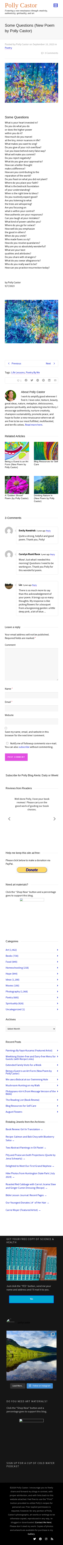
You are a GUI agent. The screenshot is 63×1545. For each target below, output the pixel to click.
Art (11, 950)
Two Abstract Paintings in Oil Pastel (26, 1147)
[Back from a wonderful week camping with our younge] (31, 1356)
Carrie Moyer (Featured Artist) (23, 1210)
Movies (12, 985)
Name (8, 688)
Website (9, 715)
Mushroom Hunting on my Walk (23, 1085)
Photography (17, 991)
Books (12, 955)
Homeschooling (17, 967)
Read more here (33, 424)
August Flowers (14, 1111)
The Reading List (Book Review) (22, 1100)
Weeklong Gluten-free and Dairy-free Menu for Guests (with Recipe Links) (31, 1058)
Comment (10, 645)
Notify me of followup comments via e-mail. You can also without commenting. (31, 745)
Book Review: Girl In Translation (24, 1129)
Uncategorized (15, 1009)
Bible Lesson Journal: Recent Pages (26, 1195)
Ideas (12, 979)
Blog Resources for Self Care (21, 1105)
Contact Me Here (43, 1522)
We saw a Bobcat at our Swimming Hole (27, 1079)
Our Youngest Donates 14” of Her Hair (27, 1202)
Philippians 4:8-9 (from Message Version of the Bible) (31, 1093)
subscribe (24, 747)
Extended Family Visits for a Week (23, 1065)
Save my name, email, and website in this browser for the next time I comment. (27, 733)
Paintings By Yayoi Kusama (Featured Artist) (29, 1050)
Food (11, 961)
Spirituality (15, 1003)
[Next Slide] (55, 818)
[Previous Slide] (9, 818)
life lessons (18, 372)
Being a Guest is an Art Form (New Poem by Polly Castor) (16, 464)
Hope (11, 973)
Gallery (31, 1534)
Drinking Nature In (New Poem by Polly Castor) (44, 498)
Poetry (8, 48)
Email (8, 702)
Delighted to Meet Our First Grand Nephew (30, 1166)
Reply (48, 531)
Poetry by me (33, 372)
